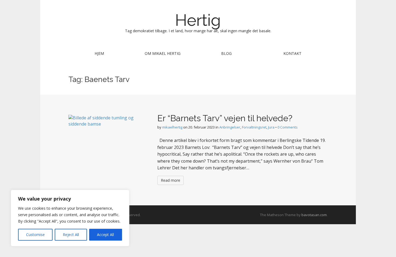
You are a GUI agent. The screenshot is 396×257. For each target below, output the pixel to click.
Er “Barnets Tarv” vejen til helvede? (224, 118)
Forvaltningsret (254, 127)
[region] (70, 218)
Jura (271, 127)
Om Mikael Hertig (162, 53)
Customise (35, 234)
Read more (170, 180)
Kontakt (292, 53)
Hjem (99, 53)
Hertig (198, 20)
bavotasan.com (314, 214)
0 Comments (287, 127)
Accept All (105, 234)
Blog (226, 53)
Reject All (71, 234)
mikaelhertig (172, 127)
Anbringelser (229, 127)
